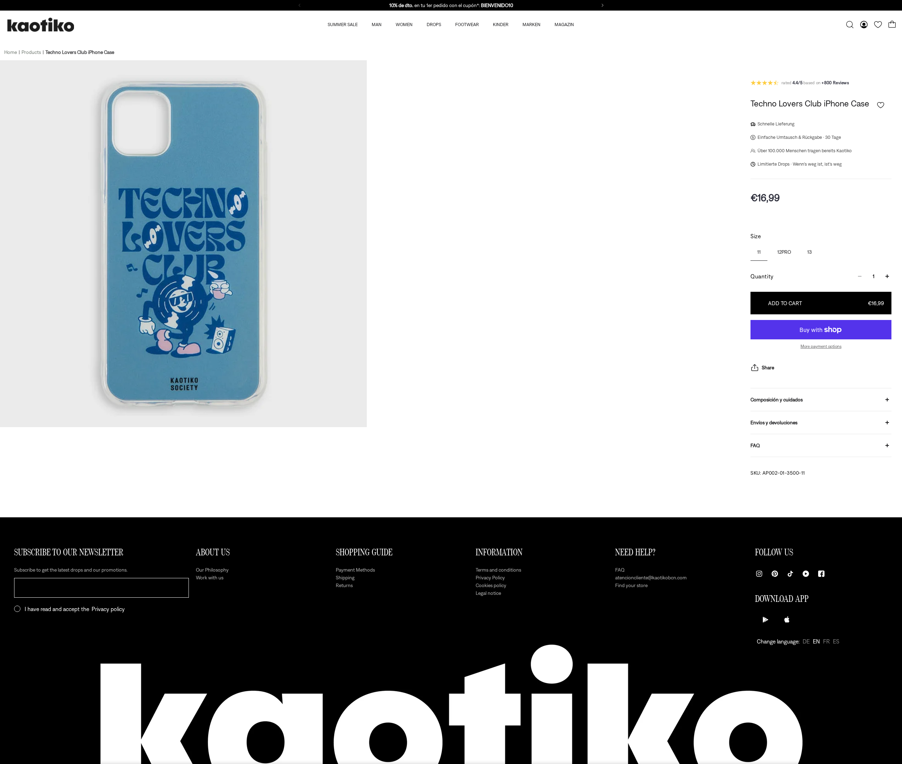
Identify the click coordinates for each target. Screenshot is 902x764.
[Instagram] (759, 573)
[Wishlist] (878, 25)
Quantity (762, 276)
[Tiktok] (790, 573)
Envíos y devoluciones (773, 422)
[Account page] (864, 25)
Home (10, 52)
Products (31, 52)
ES (836, 641)
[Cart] (892, 25)
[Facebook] (821, 573)
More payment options (821, 346)
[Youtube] (806, 573)
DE (806, 641)
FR (826, 641)
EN (816, 641)
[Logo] (40, 25)
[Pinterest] (775, 573)
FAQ (755, 445)
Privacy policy (108, 609)
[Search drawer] (850, 25)
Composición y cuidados (776, 399)
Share (768, 367)
